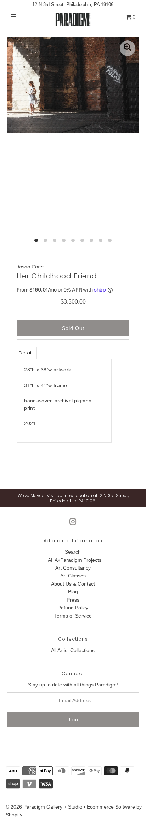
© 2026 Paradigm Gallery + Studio (44, 807)
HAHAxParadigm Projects (72, 560)
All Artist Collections (73, 650)
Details (27, 352)
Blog (73, 591)
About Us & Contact (73, 584)
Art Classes (73, 575)
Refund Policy (72, 607)
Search (73, 552)
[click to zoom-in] (127, 48)
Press (73, 600)
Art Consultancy (73, 568)
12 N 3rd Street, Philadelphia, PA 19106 (72, 4)
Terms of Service (73, 616)
